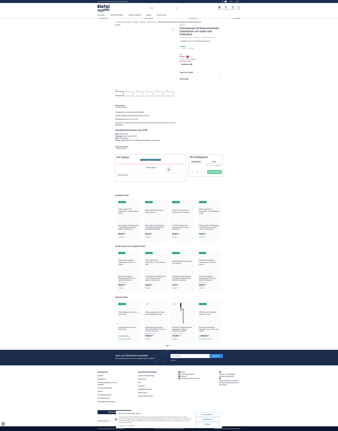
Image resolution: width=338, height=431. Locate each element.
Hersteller (100, 376)
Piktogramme (102, 379)
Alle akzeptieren (207, 414)
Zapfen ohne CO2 (212, 37)
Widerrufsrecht (142, 393)
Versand (193, 59)
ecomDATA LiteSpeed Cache (176, 428)
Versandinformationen (105, 395)
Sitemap (100, 391)
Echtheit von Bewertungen (146, 376)
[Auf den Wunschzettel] (173, 29)
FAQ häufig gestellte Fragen (106, 401)
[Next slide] (220, 324)
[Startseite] (103, 7)
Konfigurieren (207, 419)
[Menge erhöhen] (202, 172)
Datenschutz (130, 425)
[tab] (167, 345)
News (231, 1)
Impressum (122, 425)
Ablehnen (207, 424)
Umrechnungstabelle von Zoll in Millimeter (107, 383)
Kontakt (237, 1)
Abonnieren (216, 356)
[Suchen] (176, 8)
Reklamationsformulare (145, 396)
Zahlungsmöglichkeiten (105, 388)
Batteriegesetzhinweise (145, 389)
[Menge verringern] (192, 172)
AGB (139, 382)
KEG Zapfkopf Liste (104, 398)
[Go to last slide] (118, 324)
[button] (219, 8)
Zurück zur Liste (120, 22)
